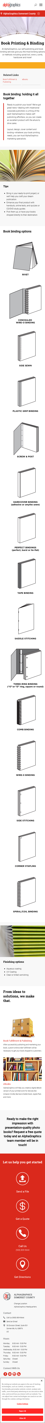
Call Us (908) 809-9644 (15, 1317)
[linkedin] (10, 1374)
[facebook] (5, 1374)
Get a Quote (22, 1219)
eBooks (25, 79)
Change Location (20, 1303)
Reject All (22, 1411)
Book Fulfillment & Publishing (10, 80)
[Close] (41, 1380)
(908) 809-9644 (22, 1250)
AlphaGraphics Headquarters (25, 1306)
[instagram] (14, 1374)
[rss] (19, 1374)
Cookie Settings (22, 1404)
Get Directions (22, 1277)
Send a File (22, 1191)
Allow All (22, 1418)
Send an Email (11, 1321)
